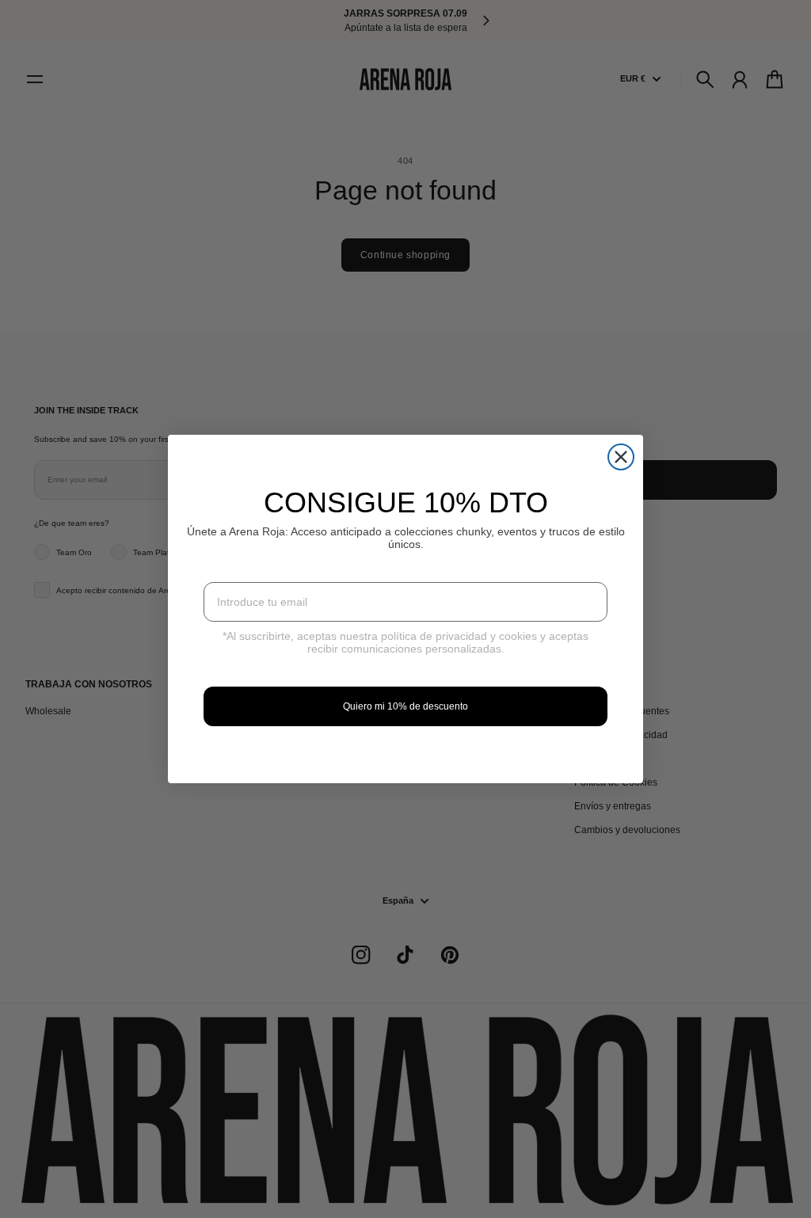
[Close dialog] (621, 457)
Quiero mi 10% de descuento (405, 706)
